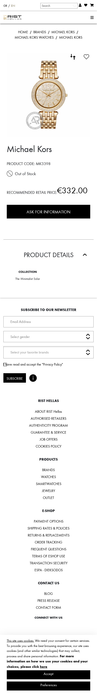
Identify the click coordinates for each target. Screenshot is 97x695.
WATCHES (48, 476)
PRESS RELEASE (48, 600)
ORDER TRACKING (48, 542)
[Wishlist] (86, 56)
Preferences (48, 685)
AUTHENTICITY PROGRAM (48, 425)
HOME (23, 32)
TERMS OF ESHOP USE (48, 556)
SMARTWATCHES (48, 483)
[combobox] (59, 6)
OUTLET (48, 497)
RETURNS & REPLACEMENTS (48, 535)
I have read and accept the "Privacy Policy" (33, 364)
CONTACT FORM (48, 607)
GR (5, 6)
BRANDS (39, 32)
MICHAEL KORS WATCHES (34, 37)
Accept (48, 673)
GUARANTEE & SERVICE (48, 432)
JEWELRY (48, 490)
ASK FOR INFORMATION (48, 211)
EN (13, 6)
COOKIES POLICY (48, 446)
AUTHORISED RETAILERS (48, 418)
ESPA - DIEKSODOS (49, 570)
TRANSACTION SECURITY (48, 563)
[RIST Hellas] (12, 17)
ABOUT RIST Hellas (48, 411)
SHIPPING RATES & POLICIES (48, 528)
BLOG (48, 593)
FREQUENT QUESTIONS (48, 549)
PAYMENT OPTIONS (48, 521)
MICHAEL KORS (63, 32)
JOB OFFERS (49, 439)
